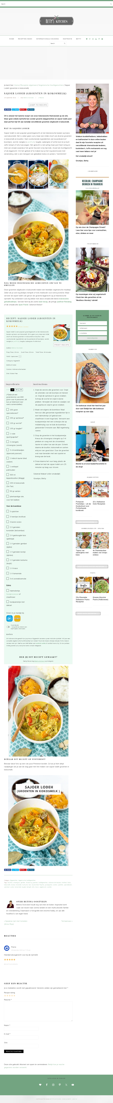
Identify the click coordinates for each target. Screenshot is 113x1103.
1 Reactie (41, 97)
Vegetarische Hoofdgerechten (27, 880)
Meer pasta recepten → (88, 613)
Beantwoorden (11, 964)
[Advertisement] (56, 62)
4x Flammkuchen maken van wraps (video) (100, 552)
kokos (69, 882)
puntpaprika (48, 885)
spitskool (6, 887)
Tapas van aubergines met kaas (82, 552)
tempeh (29, 887)
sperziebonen (68, 885)
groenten (35, 882)
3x (21, 389)
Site (5, 1043)
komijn (13, 885)
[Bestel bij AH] (9, 618)
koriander (19, 885)
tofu (33, 887)
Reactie (8, 1000)
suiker (12, 887)
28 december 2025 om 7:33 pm (21, 950)
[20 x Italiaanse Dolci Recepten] (101, 489)
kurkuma (25, 885)
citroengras (16, 882)
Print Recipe (61, 345)
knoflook (64, 882)
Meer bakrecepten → (87, 522)
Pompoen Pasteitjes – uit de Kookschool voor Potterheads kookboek (83, 506)
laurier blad (35, 885)
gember (23, 882)
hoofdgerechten (43, 882)
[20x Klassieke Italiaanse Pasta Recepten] (84, 585)
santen (55, 885)
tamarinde (18, 887)
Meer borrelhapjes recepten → (92, 566)
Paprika (42, 885)
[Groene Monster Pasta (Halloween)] (101, 585)
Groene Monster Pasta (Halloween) (100, 598)
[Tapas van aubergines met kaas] (84, 548)
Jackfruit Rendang (64, 302)
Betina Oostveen (17, 348)
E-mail (7, 1034)
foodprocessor (12, 594)
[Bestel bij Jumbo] (17, 618)
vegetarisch (43, 887)
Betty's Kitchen (56, 20)
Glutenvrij (29, 882)
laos (30, 885)
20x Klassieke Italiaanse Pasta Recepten (82, 599)
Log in (74, 1099)
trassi (37, 887)
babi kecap (43, 302)
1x (12, 389)
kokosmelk (7, 885)
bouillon (10, 882)
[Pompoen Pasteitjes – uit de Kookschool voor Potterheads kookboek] (84, 489)
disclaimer (66, 1099)
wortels (49, 887)
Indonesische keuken (54, 882)
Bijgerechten (14, 880)
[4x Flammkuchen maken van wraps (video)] (101, 548)
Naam (7, 1025)
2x (16, 389)
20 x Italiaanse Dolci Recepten (99, 503)
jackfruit (31, 142)
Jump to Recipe (38, 105)
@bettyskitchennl (39, 661)
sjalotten (60, 885)
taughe (24, 887)
